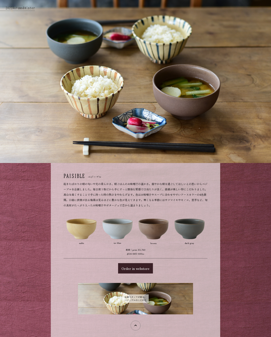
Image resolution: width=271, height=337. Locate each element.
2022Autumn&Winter (20, 8)
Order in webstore (135, 268)
